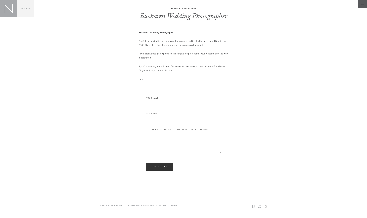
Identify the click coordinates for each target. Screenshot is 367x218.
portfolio (167, 53)
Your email (152, 113)
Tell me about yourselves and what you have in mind (177, 129)
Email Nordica (172, 206)
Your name (152, 98)
